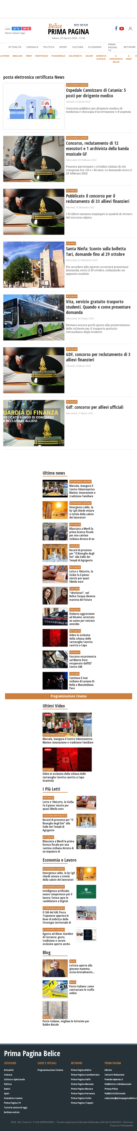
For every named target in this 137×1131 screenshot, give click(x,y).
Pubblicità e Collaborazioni (118, 1084)
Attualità (14, 47)
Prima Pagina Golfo (81, 1079)
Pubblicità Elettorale (115, 1093)
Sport (63, 47)
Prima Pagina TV (12, 1102)
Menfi (29, 56)
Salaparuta (75, 56)
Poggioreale (58, 56)
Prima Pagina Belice (81, 1070)
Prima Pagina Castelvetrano (85, 1074)
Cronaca (32, 47)
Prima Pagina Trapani (82, 1102)
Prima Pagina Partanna (83, 1093)
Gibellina (18, 56)
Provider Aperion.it (114, 1079)
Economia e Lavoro (13, 1098)
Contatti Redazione (114, 1074)
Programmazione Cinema (50, 1070)
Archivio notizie (11, 1112)
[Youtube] (121, 28)
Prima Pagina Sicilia (81, 1098)
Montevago (41, 56)
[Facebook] (116, 28)
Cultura (77, 47)
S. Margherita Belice (116, 59)
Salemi (89, 56)
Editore (108, 1070)
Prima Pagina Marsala (82, 1084)
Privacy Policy (111, 1088)
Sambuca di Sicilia (101, 57)
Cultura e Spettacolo (14, 1079)
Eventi (7, 1088)
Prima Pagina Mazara (82, 1088)
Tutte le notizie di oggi (15, 1107)
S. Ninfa (129, 57)
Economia (94, 47)
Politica (48, 47)
